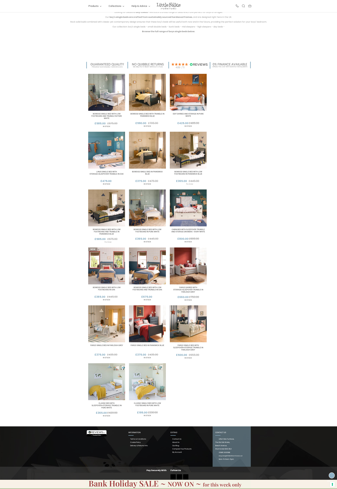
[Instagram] (179, 478)
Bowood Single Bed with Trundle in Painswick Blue (147, 115)
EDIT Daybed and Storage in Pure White (188, 115)
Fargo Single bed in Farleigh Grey (106, 345)
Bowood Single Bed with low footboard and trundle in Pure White (106, 116)
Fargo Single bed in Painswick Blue (147, 345)
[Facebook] (173, 478)
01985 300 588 (237, 6)
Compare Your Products (182, 449)
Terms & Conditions (138, 439)
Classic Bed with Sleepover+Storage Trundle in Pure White (107, 405)
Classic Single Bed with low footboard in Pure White (147, 404)
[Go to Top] (332, 475)
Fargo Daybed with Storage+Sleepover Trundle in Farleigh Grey (188, 289)
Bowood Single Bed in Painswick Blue (147, 173)
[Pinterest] (185, 478)
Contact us (176, 439)
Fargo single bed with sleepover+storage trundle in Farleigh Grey (188, 347)
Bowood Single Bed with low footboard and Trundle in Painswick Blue (106, 231)
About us (175, 442)
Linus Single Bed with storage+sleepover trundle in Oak (107, 173)
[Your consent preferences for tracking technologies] (332, 484)
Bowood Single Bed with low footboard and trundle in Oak (147, 288)
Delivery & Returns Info (139, 445)
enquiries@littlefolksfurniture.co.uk (230, 456)
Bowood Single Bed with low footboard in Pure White (147, 230)
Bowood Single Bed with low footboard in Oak (106, 288)
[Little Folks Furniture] (168, 6)
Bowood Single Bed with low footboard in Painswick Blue (188, 173)
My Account (177, 452)
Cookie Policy (135, 442)
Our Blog (175, 445)
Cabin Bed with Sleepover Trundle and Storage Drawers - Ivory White (188, 230)
